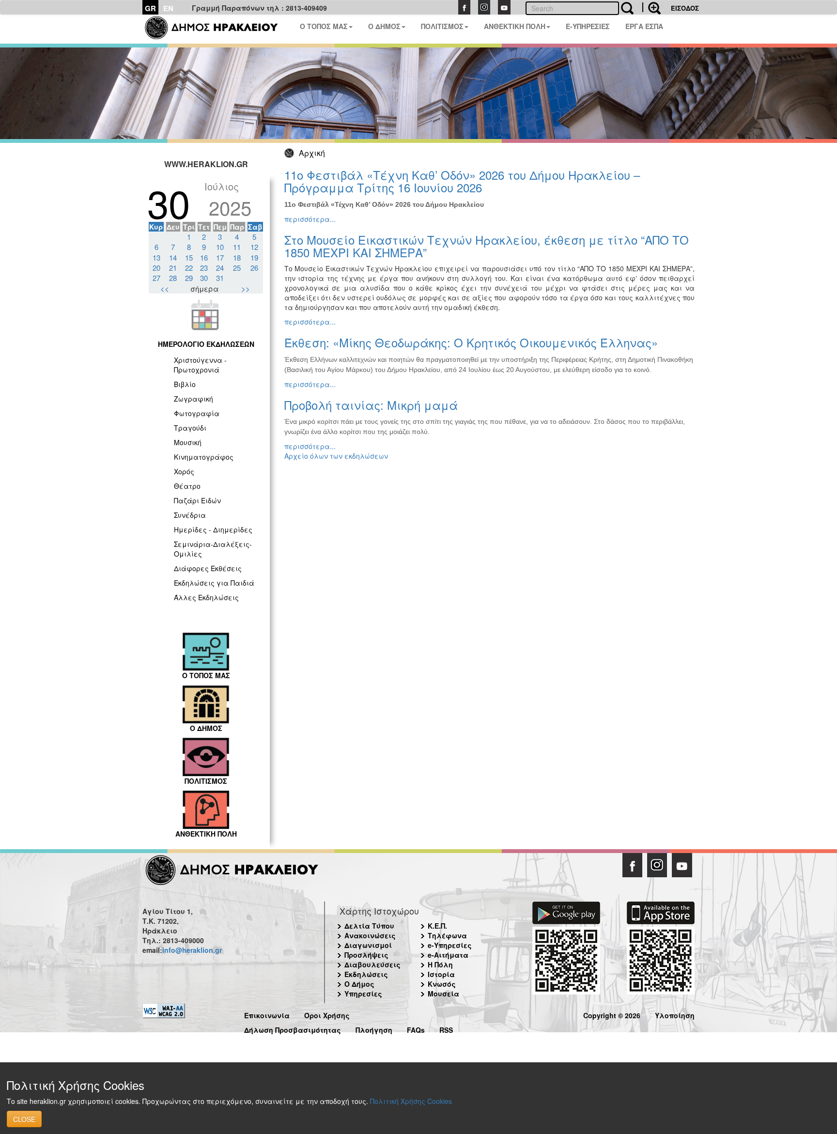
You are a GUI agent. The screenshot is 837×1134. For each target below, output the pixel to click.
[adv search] (651, 7)
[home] (217, 29)
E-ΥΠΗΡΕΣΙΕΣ (588, 26)
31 (220, 278)
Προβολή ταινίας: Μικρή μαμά (371, 404)
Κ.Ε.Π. (437, 926)
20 (156, 268)
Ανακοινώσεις (370, 935)
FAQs (416, 1028)
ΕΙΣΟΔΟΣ (685, 8)
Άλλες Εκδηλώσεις (206, 597)
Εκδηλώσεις (366, 974)
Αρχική (312, 152)
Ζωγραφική (193, 399)
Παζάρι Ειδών (197, 500)
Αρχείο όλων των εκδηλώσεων (336, 456)
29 (189, 278)
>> (245, 288)
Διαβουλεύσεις (372, 964)
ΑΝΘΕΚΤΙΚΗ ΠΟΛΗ (514, 26)
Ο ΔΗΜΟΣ (384, 26)
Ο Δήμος (359, 984)
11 (237, 247)
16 (204, 257)
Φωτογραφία (196, 413)
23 (204, 268)
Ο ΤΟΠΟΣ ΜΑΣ (324, 26)
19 (254, 257)
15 (189, 257)
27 (156, 278)
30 (204, 278)
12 (254, 247)
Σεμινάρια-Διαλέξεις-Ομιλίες (213, 549)
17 (220, 257)
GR (150, 8)
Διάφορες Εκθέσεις (208, 568)
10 (220, 247)
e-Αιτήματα (448, 955)
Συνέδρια (190, 515)
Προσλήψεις (366, 955)
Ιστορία (441, 974)
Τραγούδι (190, 428)
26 (254, 268)
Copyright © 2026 (611, 1014)
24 (220, 268)
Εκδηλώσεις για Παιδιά (214, 583)
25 (237, 268)
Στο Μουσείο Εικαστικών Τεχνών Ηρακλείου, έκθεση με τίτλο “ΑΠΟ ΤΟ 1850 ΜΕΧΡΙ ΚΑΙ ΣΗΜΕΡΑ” (486, 246)
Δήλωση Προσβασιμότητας (292, 1028)
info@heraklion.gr (192, 950)
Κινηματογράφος (203, 457)
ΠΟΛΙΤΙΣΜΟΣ (442, 26)
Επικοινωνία (267, 1014)
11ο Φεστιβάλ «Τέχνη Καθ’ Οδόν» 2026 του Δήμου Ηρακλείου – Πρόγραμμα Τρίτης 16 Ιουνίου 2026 (462, 181)
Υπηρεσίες (363, 993)
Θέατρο (187, 486)
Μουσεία (443, 993)
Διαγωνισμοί (368, 945)
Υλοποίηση (675, 1014)
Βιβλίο (185, 384)
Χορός (184, 471)
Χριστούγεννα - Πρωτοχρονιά (200, 364)
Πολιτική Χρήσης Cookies (411, 1101)
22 (189, 268)
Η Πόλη (440, 964)
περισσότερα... (310, 219)
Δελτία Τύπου (369, 926)
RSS (446, 1028)
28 (173, 278)
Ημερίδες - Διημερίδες (213, 529)
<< (164, 288)
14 (173, 257)
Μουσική (188, 442)
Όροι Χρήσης (327, 1014)
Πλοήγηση (374, 1028)
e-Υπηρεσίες (450, 945)
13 (156, 257)
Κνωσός (442, 984)
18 (237, 257)
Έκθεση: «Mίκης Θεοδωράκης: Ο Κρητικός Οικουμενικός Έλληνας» (471, 342)
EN (168, 8)
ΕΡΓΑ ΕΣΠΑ (644, 26)
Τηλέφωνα (447, 935)
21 (173, 268)
